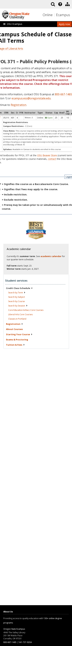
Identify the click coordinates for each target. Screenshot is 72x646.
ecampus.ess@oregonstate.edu (31, 98)
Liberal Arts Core (20, 314)
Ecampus (63, 15)
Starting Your (18, 334)
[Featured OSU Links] (60, 4)
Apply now (64, 24)
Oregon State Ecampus (14, 629)
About (14, 329)
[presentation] (60, 4)
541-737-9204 (25, 642)
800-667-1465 (63, 94)
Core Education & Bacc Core (25, 310)
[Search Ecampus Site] (53, 4)
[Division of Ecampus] (67, 4)
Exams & (17, 339)
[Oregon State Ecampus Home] (54, 15)
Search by (15, 292)
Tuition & (14, 344)
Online (48, 15)
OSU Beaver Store (47, 155)
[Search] (53, 4)
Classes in (17, 318)
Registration (18, 105)
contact (52, 158)
